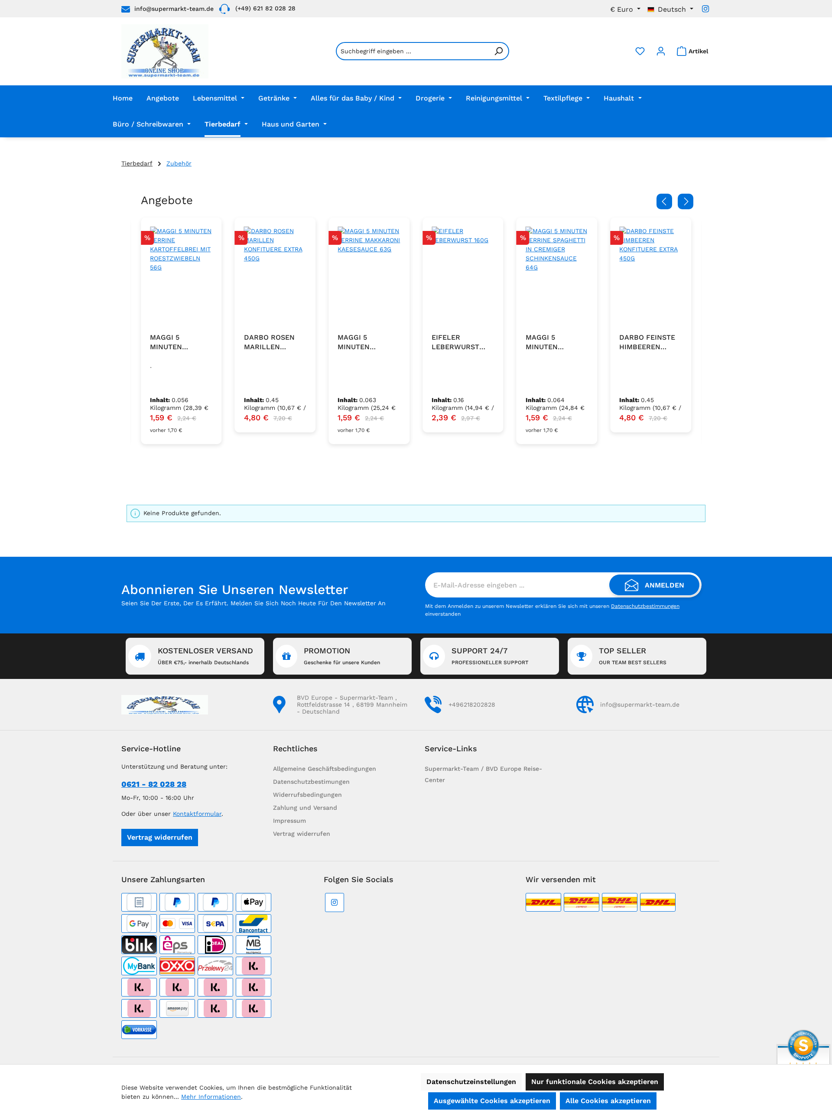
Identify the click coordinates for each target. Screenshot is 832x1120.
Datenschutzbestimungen (311, 781)
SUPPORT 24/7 (490, 656)
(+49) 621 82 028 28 (265, 8)
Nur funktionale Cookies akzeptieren (594, 1082)
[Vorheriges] (664, 201)
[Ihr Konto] (660, 51)
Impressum (289, 820)
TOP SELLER (632, 656)
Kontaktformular (197, 813)
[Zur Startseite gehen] (164, 51)
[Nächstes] (685, 201)
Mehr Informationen (211, 1096)
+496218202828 (471, 704)
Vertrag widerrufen (159, 837)
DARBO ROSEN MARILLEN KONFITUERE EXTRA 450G (269, 342)
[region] (416, 331)
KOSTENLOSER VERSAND (205, 656)
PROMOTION (342, 656)
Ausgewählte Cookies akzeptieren (492, 1101)
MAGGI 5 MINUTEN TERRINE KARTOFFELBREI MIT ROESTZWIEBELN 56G (179, 342)
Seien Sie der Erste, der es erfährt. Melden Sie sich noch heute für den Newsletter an (253, 603)
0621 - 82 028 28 (153, 784)
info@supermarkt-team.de (174, 8)
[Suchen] (498, 51)
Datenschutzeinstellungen (471, 1082)
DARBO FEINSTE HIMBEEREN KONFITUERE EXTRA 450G (647, 342)
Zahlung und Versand (305, 807)
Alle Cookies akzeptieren (608, 1101)
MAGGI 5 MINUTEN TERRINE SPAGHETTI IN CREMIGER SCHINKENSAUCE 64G (555, 342)
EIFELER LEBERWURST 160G (455, 342)
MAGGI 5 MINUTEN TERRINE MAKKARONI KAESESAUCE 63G (368, 342)
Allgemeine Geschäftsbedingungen (324, 768)
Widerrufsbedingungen (307, 794)
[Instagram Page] (705, 9)
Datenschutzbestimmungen (645, 606)
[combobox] (412, 51)
